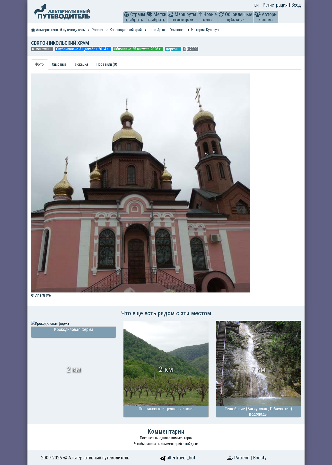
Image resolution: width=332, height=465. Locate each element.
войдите (191, 443)
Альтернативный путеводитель (60, 29)
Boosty (259, 458)
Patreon (242, 458)
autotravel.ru (42, 49)
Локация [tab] (81, 64)
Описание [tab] (59, 64)
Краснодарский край (126, 29)
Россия (97, 29)
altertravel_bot (180, 458)
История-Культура (205, 29)
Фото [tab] (39, 64)
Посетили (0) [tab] (106, 64)
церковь (173, 49)
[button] (126, 14)
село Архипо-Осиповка (166, 29)
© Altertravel (41, 295)
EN (256, 5)
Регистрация (275, 5)
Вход (296, 5)
